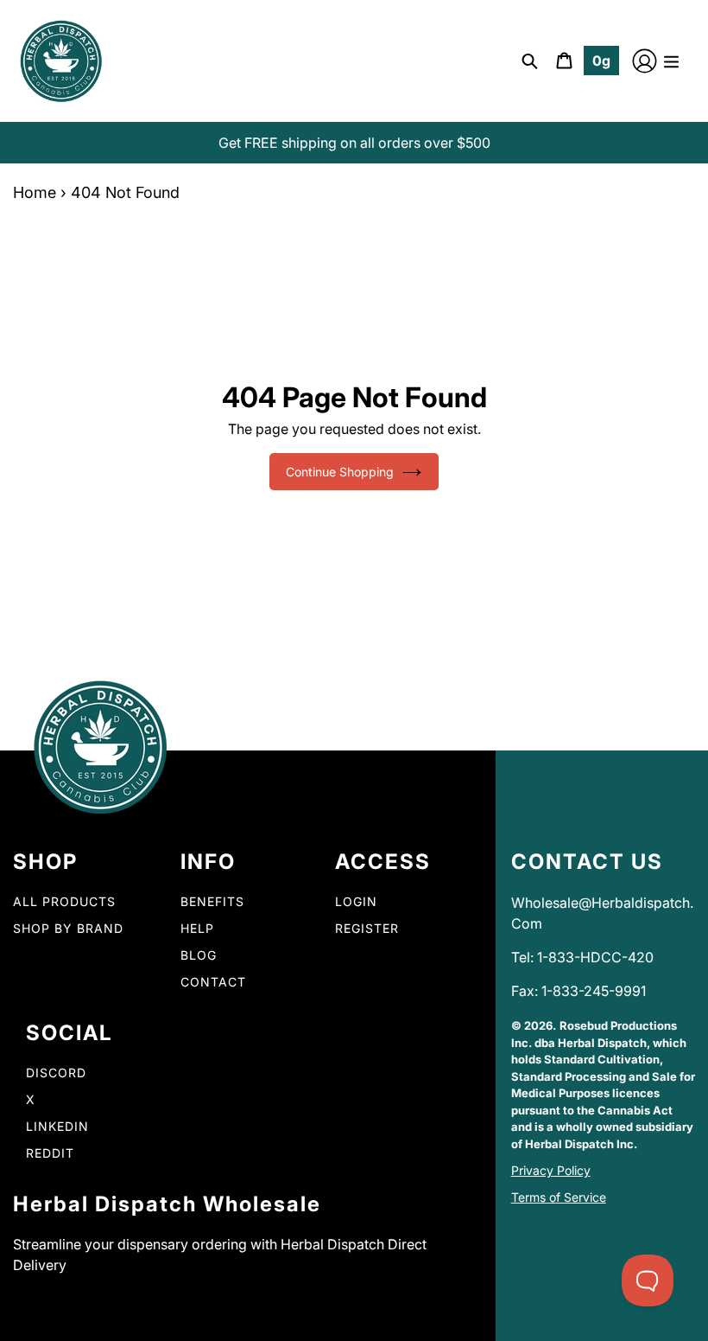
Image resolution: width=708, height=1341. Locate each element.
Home (34, 192)
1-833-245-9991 (593, 990)
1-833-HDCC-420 (595, 957)
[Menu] (671, 60)
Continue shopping (340, 471)
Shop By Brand (68, 928)
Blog (198, 955)
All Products (64, 901)
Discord (56, 1072)
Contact (213, 981)
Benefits (212, 901)
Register (367, 928)
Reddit (50, 1153)
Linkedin (57, 1126)
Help (197, 928)
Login (356, 901)
